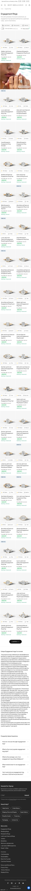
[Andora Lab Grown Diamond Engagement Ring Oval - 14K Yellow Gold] (8, 420)
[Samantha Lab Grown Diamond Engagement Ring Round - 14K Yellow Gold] (23, 420)
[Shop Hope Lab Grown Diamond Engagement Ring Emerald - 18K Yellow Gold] (20, 79)
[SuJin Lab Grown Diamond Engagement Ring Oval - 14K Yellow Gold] (23, 549)
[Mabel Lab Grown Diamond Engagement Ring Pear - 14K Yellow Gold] (23, 291)
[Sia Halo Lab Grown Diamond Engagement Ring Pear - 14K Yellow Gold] (8, 355)
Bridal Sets (4, 841)
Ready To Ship (4, 848)
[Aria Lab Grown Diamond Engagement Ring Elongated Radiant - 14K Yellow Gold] (23, 98)
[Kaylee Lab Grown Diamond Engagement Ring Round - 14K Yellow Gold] (8, 582)
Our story (3, 852)
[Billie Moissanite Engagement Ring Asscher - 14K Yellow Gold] (8, 194)
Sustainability (4, 856)
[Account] (26, 5)
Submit (27, 795)
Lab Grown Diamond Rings (8, 836)
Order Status (16, 808)
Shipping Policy (5, 872)
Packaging (5, 820)
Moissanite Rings (5, 834)
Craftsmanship (5, 854)
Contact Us (15, 820)
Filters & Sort (26, 28)
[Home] (15, 5)
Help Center (5, 808)
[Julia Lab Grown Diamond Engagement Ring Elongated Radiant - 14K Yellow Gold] (23, 582)
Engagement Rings (6, 829)
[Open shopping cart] (29, 5)
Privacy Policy (12, 799)
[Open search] (5, 5)
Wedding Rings (5, 831)
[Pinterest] (19, 883)
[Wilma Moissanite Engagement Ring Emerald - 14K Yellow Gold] (23, 131)
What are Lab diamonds (7, 843)
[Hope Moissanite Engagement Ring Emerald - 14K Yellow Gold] (8, 131)
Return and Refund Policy (7, 865)
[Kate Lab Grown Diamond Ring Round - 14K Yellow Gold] (23, 163)
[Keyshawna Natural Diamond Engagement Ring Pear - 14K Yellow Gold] (23, 614)
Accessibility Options (15, 888)
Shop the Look (23, 86)
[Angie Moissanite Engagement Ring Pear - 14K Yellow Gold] (23, 226)
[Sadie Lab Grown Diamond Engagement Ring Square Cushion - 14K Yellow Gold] (23, 388)
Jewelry (3, 838)
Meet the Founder (6, 859)
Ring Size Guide (6, 816)
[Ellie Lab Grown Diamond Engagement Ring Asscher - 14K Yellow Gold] (8, 323)
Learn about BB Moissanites (8, 845)
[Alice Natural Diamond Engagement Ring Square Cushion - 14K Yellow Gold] (8, 517)
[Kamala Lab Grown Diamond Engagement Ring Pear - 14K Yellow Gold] (8, 614)
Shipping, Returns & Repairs (9, 812)
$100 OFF (3, 889)
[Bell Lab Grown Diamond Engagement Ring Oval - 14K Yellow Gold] (23, 355)
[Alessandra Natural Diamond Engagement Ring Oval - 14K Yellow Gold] (23, 517)
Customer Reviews (6, 861)
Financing (17, 816)
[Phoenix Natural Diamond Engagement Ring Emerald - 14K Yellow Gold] (23, 323)
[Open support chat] (28, 887)
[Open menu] (1, 5)
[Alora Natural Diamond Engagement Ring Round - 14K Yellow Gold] (8, 291)
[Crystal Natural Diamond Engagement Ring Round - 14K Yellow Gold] (23, 258)
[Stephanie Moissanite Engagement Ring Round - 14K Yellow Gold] (23, 40)
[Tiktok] (15, 883)
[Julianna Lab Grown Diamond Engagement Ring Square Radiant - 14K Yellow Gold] (8, 452)
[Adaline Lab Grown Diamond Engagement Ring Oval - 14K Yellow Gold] (8, 40)
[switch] (2, 29)
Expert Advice (24, 812)
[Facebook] (8, 883)
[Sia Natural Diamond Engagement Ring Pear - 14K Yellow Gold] (8, 163)
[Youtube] (23, 883)
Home (2, 8)
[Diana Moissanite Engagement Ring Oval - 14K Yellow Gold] (8, 388)
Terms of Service (5, 870)
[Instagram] (12, 883)
